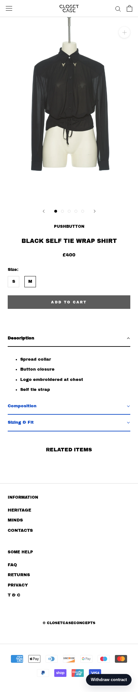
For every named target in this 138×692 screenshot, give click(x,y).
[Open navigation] (9, 8)
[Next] (95, 211)
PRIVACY (18, 585)
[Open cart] (129, 8)
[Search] (118, 8)
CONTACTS (20, 530)
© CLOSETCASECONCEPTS (69, 623)
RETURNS (19, 575)
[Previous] (44, 211)
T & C (14, 595)
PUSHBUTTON (69, 226)
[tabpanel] (69, 372)
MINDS (15, 520)
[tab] (69, 338)
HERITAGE (19, 510)
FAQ (12, 565)
